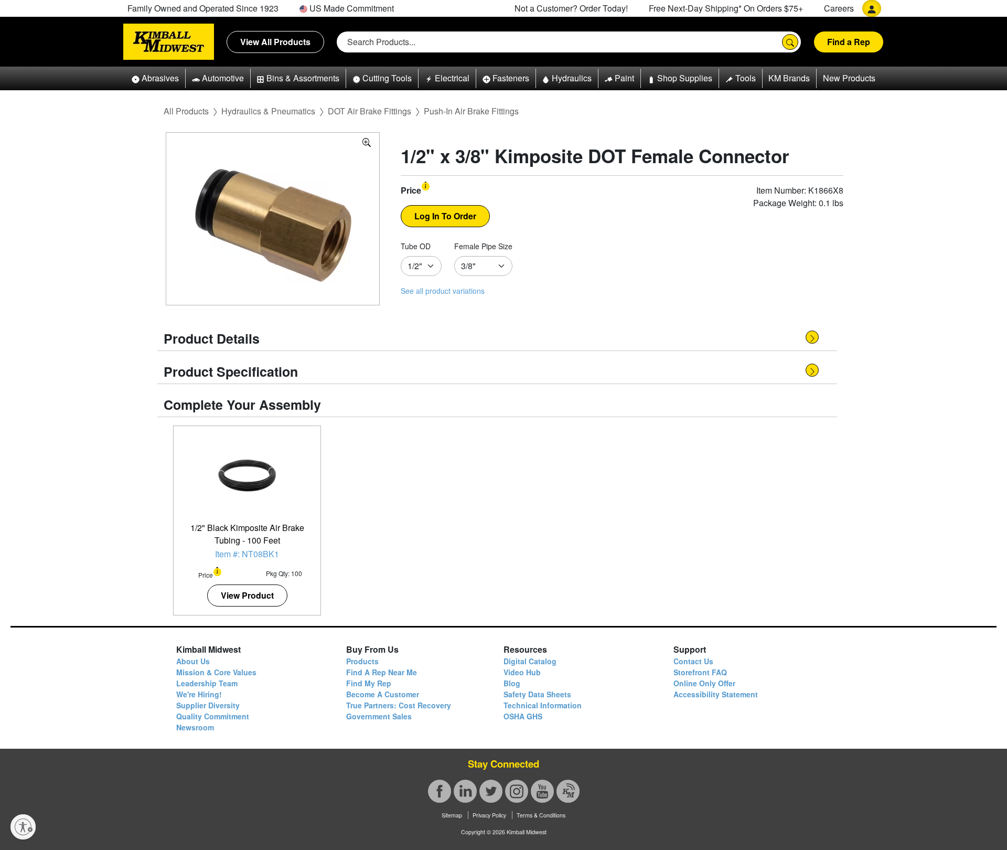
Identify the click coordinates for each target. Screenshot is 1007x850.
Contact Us (693, 661)
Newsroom (195, 727)
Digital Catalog (530, 661)
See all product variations (443, 290)
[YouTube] (542, 791)
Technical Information (543, 705)
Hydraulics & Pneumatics (268, 111)
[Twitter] (490, 791)
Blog (512, 683)
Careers (839, 8)
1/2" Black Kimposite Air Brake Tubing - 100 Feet (247, 534)
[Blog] (568, 791)
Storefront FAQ (700, 672)
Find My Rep (368, 683)
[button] (155, 78)
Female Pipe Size (483, 246)
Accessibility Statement (715, 694)
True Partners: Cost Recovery (398, 705)
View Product (247, 595)
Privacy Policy (489, 815)
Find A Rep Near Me (381, 672)
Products (362, 661)
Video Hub (522, 672)
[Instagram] (516, 791)
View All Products (275, 42)
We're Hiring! (199, 694)
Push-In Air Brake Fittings (471, 111)
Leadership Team (207, 683)
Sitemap (452, 815)
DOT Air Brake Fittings (369, 111)
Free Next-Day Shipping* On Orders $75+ (726, 8)
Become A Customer (382, 694)
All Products (186, 111)
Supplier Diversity (208, 705)
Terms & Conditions (541, 815)
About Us (193, 661)
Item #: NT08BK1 (247, 554)
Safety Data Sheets (537, 694)
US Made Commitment (350, 8)
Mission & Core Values (216, 672)
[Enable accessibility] (23, 827)
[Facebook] (439, 791)
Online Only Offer (704, 683)
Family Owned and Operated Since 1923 (202, 8)
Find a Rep (848, 42)
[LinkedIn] (465, 791)
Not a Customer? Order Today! (571, 8)
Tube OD (416, 246)
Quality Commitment (212, 716)
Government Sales (379, 716)
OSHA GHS (523, 716)
